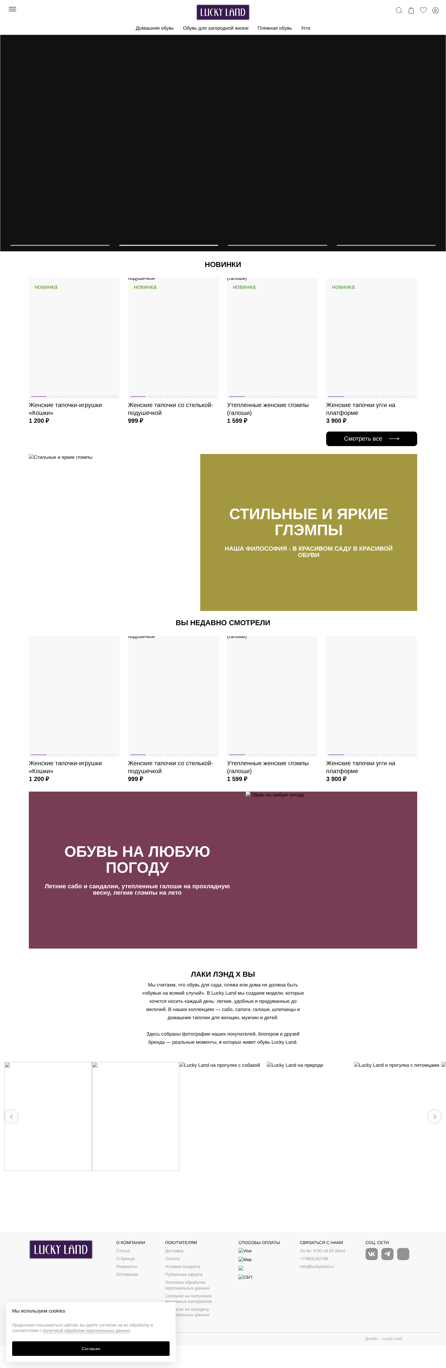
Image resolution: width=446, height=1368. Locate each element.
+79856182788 (314, 1258)
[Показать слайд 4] (386, 245)
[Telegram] (387, 1254)
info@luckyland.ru (317, 1266)
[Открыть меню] (13, 9)
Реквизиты (126, 1266)
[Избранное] (423, 10)
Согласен (91, 1348)
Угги (305, 28)
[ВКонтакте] (372, 1254)
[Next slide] (434, 1116)
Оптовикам (127, 1274)
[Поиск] (399, 10)
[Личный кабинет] (435, 10)
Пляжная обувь (275, 28)
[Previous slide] (11, 1116)
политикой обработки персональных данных (86, 1330)
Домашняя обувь (155, 28)
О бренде (125, 1258)
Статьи (123, 1250)
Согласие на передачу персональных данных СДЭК (187, 1315)
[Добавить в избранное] (110, 287)
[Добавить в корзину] (111, 301)
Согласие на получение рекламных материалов (188, 1298)
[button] (39, 396)
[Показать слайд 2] (168, 245)
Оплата (172, 1258)
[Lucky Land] (223, 12)
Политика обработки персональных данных (187, 1285)
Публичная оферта (184, 1274)
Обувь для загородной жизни (215, 28)
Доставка (174, 1250)
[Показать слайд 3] (277, 245)
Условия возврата (182, 1266)
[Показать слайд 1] (60, 245)
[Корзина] (411, 10)
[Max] (403, 1254)
